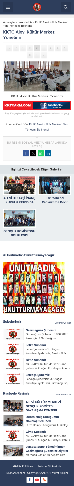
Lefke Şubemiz (36, 345)
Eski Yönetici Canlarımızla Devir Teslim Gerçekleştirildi (54, 202)
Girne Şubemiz (36, 360)
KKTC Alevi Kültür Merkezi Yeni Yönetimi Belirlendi (35, 24)
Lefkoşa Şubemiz (38, 375)
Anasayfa (9, 22)
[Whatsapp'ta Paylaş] (41, 153)
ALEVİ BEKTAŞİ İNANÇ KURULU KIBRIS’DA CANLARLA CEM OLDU (19, 202)
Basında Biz (24, 22)
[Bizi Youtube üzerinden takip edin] (37, 480)
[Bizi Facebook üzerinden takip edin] (30, 480)
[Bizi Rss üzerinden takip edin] (44, 480)
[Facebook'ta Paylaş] (26, 153)
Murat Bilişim (60, 473)
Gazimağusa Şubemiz (41, 330)
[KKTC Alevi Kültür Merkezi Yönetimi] (37, 76)
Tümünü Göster (62, 322)
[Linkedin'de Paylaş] (48, 153)
